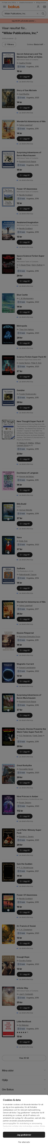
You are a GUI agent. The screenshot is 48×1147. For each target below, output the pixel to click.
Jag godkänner (24, 1135)
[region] (24, 1121)
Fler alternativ (24, 1142)
